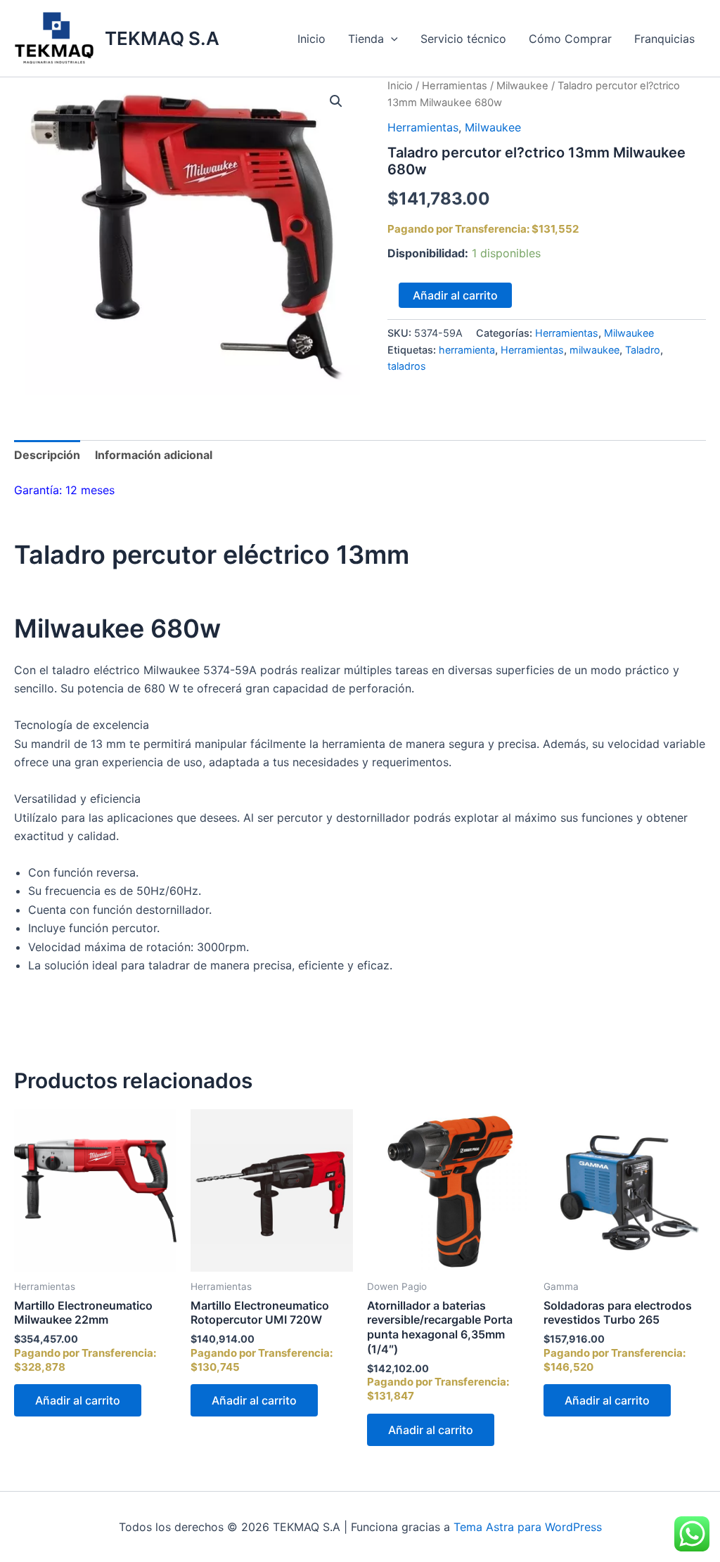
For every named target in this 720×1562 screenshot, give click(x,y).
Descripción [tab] (47, 455)
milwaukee (594, 350)
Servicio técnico (463, 39)
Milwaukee (522, 85)
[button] (336, 101)
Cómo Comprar (570, 39)
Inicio (311, 39)
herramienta (467, 350)
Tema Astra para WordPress (528, 1527)
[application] (391, 39)
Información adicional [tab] (153, 455)
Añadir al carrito (455, 295)
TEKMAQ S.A (162, 38)
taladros (406, 366)
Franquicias (664, 39)
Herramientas (454, 85)
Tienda (366, 39)
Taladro (642, 350)
